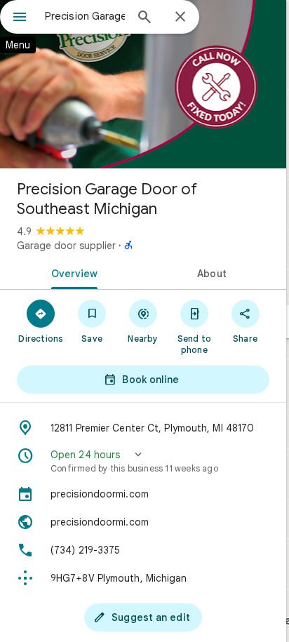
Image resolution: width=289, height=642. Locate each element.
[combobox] (85, 16)
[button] (143, 461)
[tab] (71, 272)
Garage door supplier (66, 245)
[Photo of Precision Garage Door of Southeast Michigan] (143, 84)
